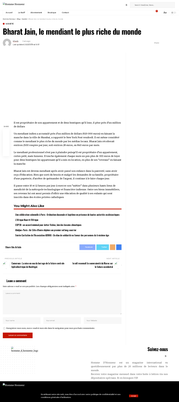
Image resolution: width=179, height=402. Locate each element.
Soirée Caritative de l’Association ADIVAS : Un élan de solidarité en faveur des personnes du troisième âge (62, 235)
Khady (15, 41)
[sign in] (152, 12)
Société (10, 24)
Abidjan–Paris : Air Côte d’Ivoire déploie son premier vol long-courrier (45, 230)
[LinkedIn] (123, 5)
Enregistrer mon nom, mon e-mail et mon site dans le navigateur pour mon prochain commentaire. (50, 328)
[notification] (160, 12)
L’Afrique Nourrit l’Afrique (26, 220)
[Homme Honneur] (14, 5)
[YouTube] (120, 5)
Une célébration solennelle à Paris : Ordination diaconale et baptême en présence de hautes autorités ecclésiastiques (67, 214)
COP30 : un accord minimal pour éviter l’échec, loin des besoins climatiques (48, 225)
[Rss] (126, 5)
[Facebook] (114, 5)
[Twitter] (117, 5)
